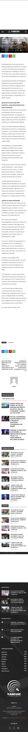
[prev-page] (3, 444)
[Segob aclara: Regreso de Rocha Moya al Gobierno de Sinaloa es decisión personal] (5, 462)
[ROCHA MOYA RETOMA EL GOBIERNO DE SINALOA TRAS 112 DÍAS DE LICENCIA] (5, 471)
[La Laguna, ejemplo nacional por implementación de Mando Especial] (5, 639)
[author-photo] (14, 384)
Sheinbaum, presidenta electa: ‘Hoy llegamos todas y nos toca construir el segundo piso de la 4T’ (20, 366)
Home (2, 35)
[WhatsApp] (13, 56)
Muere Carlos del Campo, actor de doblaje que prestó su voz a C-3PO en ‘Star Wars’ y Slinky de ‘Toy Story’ (17, 408)
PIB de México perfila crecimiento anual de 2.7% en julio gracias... (17, 478)
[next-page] (5, 444)
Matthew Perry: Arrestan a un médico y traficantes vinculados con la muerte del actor (8, 365)
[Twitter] (6, 56)
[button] (2, 32)
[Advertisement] (14, 15)
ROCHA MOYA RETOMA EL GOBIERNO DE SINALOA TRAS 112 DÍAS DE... (18, 470)
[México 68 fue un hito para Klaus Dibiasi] (5, 631)
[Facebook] (3, 56)
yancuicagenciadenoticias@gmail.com (17, 717)
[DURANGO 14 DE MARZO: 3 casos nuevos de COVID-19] (5, 624)
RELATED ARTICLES (7, 395)
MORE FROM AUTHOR (8, 398)
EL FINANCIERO (10, 342)
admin (4, 50)
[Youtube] (18, 728)
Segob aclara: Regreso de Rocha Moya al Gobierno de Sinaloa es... (18, 462)
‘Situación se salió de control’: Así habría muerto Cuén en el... (17, 454)
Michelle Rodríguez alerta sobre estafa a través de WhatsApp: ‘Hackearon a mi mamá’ (18, 421)
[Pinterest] (10, 56)
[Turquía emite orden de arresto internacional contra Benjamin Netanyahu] (5, 497)
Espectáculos (8, 35)
